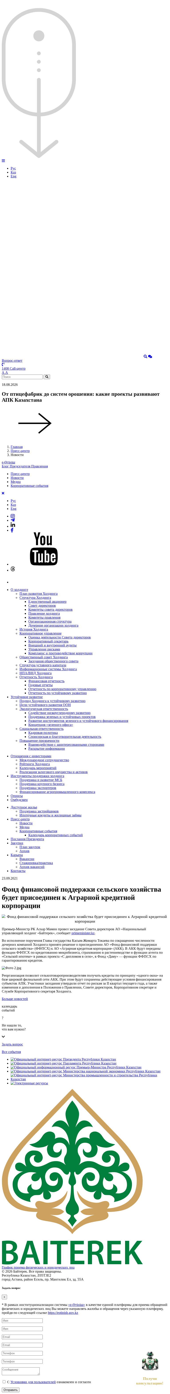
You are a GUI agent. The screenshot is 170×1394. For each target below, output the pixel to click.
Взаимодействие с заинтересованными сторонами (66, 744)
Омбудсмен (19, 800)
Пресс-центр (20, 451)
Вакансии (26, 859)
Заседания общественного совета (53, 661)
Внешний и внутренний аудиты (52, 645)
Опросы (17, 796)
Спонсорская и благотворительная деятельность (64, 736)
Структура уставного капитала (42, 665)
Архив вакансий (31, 867)
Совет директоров (42, 605)
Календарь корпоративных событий (55, 835)
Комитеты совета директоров (50, 609)
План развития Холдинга (38, 593)
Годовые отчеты (40, 685)
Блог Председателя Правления (25, 466)
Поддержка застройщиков (39, 811)
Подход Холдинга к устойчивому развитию (52, 701)
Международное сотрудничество (44, 760)
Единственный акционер (47, 601)
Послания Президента (27, 839)
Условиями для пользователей (33, 1382)
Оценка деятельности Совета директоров (59, 637)
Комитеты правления (44, 617)
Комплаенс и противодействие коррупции (60, 653)
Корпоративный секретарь (48, 641)
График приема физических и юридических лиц (38, 1267)
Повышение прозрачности (39, 740)
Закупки (17, 843)
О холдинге (19, 590)
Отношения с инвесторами (31, 756)
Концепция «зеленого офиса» (50, 725)
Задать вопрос (12, 1044)
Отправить (11, 1390)
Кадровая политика (43, 733)
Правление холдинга (44, 613)
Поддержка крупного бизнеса (41, 784)
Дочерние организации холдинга (53, 625)
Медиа (16, 482)
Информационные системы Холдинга (48, 669)
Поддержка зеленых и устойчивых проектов (62, 717)
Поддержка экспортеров (37, 788)
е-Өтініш (8, 462)
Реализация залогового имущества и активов (53, 772)
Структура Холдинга (35, 597)
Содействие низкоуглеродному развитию (59, 713)
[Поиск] (145, 356)
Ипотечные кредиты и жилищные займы (50, 815)
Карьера (17, 855)
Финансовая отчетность (46, 681)
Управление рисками (44, 649)
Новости (17, 478)
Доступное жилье (24, 807)
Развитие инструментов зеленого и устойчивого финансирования (78, 721)
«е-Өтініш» (76, 1305)
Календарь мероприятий (37, 768)
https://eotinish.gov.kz (63, 1313)
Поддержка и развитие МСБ (40, 780)
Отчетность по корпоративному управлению (62, 689)
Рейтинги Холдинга (34, 764)
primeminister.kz (83, 933)
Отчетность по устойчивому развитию (57, 693)
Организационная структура (49, 621)
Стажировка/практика (36, 863)
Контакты (18, 871)
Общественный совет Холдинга (43, 657)
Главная (17, 447)
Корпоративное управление (40, 633)
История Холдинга (33, 629)
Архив (24, 851)
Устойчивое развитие (27, 697)
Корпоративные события (29, 486)
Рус (13, 168)
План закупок (29, 847)
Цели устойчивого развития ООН (45, 705)
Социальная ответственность (41, 729)
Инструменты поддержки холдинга (37, 776)
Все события (11, 1052)
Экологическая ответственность (43, 709)
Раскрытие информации (46, 748)
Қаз (13, 172)
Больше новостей (15, 999)
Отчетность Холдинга (36, 677)
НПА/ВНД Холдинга (35, 673)
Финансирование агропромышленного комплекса (57, 792)
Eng (13, 176)
